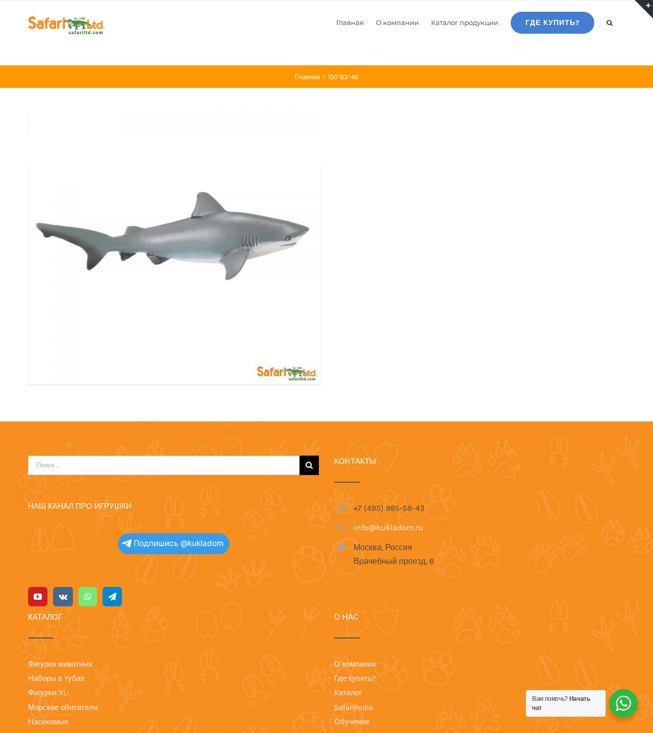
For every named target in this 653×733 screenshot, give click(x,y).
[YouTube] (37, 596)
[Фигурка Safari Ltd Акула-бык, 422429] (175, 235)
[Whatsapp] (88, 596)
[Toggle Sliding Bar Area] (644, 9)
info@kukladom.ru (388, 527)
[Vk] (63, 596)
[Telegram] (112, 596)
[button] (610, 22)
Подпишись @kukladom (178, 543)
